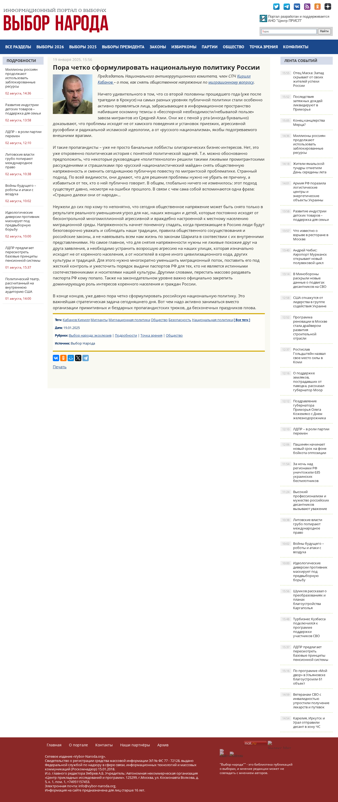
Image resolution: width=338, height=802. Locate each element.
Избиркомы (183, 47)
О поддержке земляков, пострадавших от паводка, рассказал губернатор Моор (303, 381)
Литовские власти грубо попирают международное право (302, 526)
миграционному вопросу (231, 82)
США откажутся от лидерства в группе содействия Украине (304, 301)
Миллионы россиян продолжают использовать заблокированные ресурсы (303, 144)
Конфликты (295, 47)
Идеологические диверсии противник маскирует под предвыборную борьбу (304, 571)
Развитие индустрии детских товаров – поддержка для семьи (305, 215)
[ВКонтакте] (56, 358)
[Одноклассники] (63, 358)
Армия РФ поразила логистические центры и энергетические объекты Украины (304, 191)
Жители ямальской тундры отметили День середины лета (304, 167)
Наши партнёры (135, 744)
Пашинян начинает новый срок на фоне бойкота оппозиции (304, 448)
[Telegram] (85, 358)
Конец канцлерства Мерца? (303, 122)
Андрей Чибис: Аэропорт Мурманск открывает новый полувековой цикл (304, 256)
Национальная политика (212, 319)
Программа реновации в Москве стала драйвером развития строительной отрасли (304, 328)
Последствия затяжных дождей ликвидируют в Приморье (302, 103)
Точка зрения (264, 47)
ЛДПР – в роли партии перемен (305, 431)
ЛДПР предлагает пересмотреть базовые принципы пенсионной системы (305, 653)
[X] (78, 358)
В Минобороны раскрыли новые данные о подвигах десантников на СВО (304, 280)
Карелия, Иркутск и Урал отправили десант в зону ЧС (303, 722)
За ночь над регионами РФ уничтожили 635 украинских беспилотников (301, 472)
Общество (233, 47)
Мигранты (99, 319)
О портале (78, 744)
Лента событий (300, 60)
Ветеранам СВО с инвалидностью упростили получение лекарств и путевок (305, 700)
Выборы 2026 (50, 47)
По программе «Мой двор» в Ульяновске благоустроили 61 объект (304, 677)
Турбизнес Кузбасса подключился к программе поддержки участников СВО (304, 627)
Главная (54, 744)
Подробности (21, 60)
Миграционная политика (129, 319)
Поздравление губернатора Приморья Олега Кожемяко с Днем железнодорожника (304, 409)
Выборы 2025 (83, 47)
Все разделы (18, 47)
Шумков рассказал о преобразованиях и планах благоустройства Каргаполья (304, 599)
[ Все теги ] (242, 320)
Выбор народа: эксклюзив (90, 335)
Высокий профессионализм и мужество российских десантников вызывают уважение (305, 500)
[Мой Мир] (71, 358)
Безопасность (179, 319)
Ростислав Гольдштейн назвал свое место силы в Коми (304, 355)
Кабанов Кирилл (76, 319)
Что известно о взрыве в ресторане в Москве (305, 234)
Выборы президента (123, 47)
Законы (158, 47)
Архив (162, 744)
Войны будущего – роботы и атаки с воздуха (303, 547)
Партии (210, 47)
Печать (60, 366)
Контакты (104, 744)
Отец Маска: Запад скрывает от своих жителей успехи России (303, 79)
